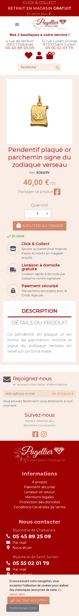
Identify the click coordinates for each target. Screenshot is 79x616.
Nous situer (22, 548)
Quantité (39, 205)
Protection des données (39, 502)
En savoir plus (39, 13)
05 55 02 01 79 (59, 48)
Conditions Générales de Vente (40, 507)
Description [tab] (39, 311)
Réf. (32, 173)
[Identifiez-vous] (39, 55)
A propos (39, 482)
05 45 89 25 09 (19, 48)
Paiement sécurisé (39, 487)
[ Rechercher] (53, 63)
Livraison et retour (39, 492)
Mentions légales (39, 497)
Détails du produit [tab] (40, 323)
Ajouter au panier (42, 226)
